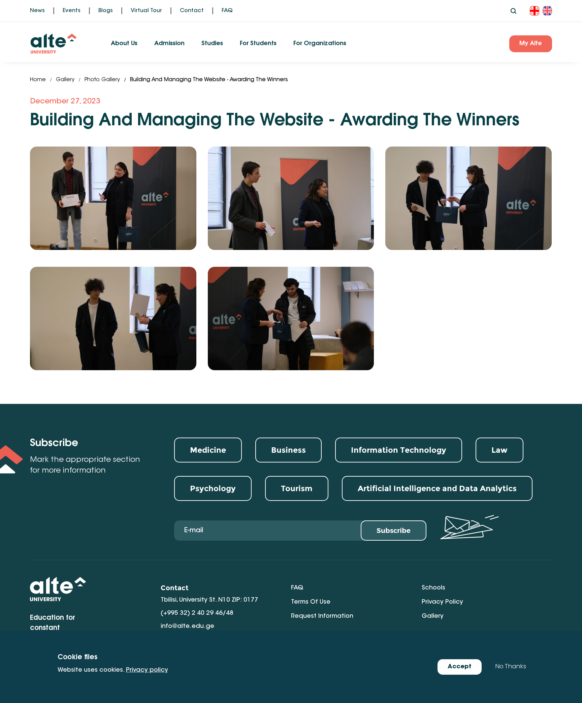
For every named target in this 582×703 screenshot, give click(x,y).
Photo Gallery (102, 80)
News (37, 10)
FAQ (227, 10)
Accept (460, 667)
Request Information (322, 616)
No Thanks (510, 667)
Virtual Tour (146, 10)
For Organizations (319, 44)
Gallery (65, 80)
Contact (192, 10)
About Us (124, 44)
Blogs (105, 10)
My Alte (530, 44)
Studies (212, 44)
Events (71, 10)
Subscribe (394, 530)
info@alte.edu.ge (187, 627)
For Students (258, 44)
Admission (169, 44)
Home (38, 80)
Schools (433, 588)
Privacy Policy (442, 602)
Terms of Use (310, 602)
